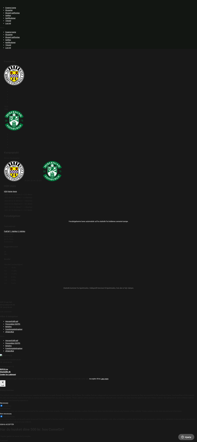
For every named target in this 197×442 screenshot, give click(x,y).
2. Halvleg (21, 231)
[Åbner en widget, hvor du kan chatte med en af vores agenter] (186, 437)
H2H (5, 191)
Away (15, 191)
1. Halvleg (13, 231)
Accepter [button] (92, 379)
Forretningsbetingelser (13, 329)
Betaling (8, 327)
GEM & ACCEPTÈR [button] (7, 424)
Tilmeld (8, 21)
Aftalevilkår (9, 332)
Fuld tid (7, 231)
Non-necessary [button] (6, 414)
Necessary (7, 406)
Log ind (8, 23)
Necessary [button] (4, 403)
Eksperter (9, 10)
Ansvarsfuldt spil (11, 321)
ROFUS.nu (4, 369)
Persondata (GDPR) (12, 324)
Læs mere (104, 379)
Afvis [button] (98, 379)
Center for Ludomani (8, 374)
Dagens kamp (10, 8)
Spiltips (8, 15)
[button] (98, 27)
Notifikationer (10, 18)
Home (10, 191)
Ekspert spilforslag (12, 13)
